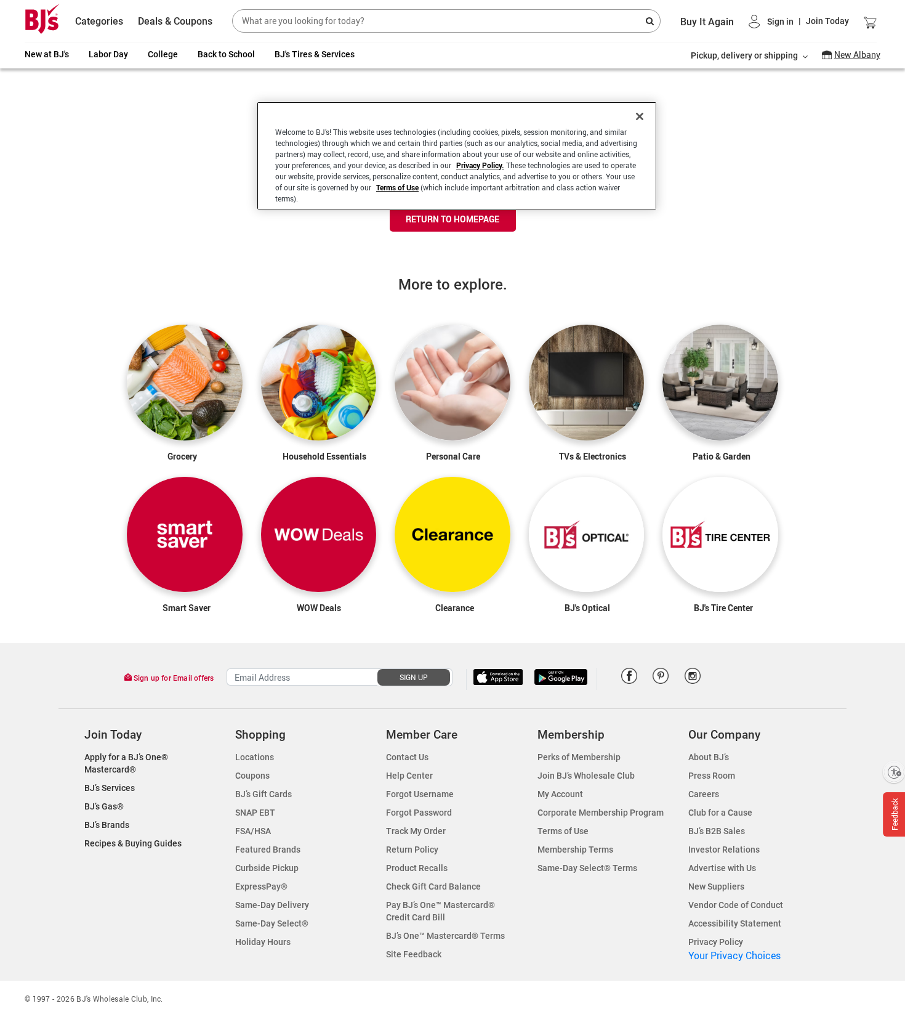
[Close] (639, 116)
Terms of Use (397, 187)
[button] (799, 21)
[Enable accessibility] (894, 772)
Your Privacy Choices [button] (734, 955)
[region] (457, 156)
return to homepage (452, 219)
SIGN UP (414, 677)
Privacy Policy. (480, 165)
